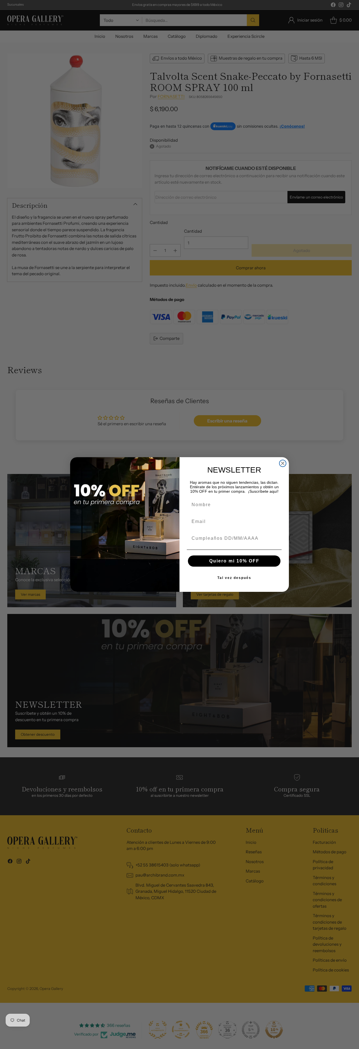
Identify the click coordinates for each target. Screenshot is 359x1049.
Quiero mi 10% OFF (234, 561)
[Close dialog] (282, 463)
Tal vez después (234, 578)
